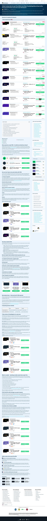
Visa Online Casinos (36, 134)
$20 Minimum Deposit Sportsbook (28, 495)
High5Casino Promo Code (25, 104)
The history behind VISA (6, 126)
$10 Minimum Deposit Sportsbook (28, 494)
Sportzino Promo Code (25, 76)
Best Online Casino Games (37, 212)
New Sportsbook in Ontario (6, 493)
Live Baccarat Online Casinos (37, 220)
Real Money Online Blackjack (37, 213)
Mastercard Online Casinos (37, 135)
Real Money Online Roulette (37, 219)
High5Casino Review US (12, 104)
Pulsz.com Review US (12, 68)
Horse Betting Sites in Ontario (6, 495)
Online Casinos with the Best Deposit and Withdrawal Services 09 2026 (8, 478)
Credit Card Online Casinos (37, 126)
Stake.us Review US (12, 162)
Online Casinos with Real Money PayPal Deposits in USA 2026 (8, 484)
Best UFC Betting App (16, 497)
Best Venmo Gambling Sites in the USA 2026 (17, 478)
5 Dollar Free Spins (36, 190)
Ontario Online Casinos (5, 496)
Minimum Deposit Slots (37, 183)
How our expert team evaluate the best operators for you (10, 127)
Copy (43, 69)
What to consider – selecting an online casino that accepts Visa (11, 132)
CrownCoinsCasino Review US (12, 203)
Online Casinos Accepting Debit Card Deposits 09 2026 (27, 481)
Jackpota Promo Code (25, 34)
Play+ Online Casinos (36, 130)
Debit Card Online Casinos (37, 125)
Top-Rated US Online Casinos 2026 (38, 142)
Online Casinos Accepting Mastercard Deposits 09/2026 (8, 481)
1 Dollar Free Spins (36, 189)
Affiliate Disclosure (38, 496)
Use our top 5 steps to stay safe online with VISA (9, 125)
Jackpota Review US (12, 34)
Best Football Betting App (17, 496)
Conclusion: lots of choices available (8, 134)
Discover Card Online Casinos (37, 133)
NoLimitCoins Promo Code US (37, 201)
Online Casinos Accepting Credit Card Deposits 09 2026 (17, 481)
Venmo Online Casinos (37, 136)
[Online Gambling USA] (6, 3)
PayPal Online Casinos (37, 124)
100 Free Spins (36, 186)
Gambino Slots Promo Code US (37, 203)
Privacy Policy (37, 495)
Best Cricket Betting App (16, 494)
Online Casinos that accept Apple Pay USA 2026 (27, 478)
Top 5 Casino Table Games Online (38, 222)
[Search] (40, 3)
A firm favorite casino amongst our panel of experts (9, 133)
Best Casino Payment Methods (38, 123)
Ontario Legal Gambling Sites (6, 497)
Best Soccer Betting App (16, 495)
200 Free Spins (36, 188)
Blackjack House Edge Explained (38, 218)
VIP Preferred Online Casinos (37, 132)
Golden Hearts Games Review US (13, 112)
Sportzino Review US (12, 76)
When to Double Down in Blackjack (38, 215)
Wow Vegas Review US (12, 61)
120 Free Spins (36, 187)
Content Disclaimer (38, 497)
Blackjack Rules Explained (37, 214)
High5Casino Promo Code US (37, 205)
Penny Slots (35, 182)
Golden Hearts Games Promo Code (27, 112)
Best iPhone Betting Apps (17, 493)
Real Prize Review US (12, 360)
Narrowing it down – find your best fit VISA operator (9, 128)
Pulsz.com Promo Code (25, 68)
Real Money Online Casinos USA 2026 (38, 143)
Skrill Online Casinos (36, 131)
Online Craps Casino (36, 221)
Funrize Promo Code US (36, 199)
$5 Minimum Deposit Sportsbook (28, 493)
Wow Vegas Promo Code (25, 61)
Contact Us (37, 493)
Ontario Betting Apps (5, 494)
